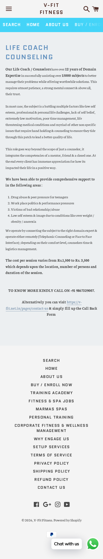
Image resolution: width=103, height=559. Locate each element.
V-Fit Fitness (52, 9)
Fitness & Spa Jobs (51, 401)
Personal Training (51, 417)
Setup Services (51, 447)
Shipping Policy (51, 471)
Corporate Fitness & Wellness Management (51, 428)
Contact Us (51, 487)
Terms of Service (51, 455)
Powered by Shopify (68, 520)
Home (33, 25)
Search (12, 25)
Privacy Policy (51, 463)
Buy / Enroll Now (51, 385)
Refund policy (51, 479)
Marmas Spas (51, 409)
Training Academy (51, 393)
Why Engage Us (51, 439)
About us (57, 25)
